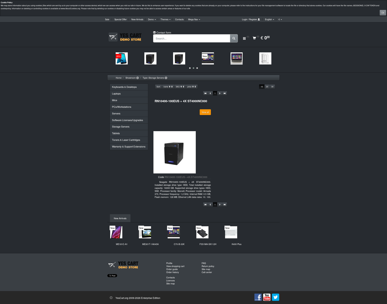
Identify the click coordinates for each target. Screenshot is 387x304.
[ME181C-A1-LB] (122, 58)
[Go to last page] (224, 93)
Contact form (163, 32)
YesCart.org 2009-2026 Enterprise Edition (137, 298)
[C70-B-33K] (208, 58)
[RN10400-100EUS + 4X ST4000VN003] (150, 58)
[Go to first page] (205, 93)
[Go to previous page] (210, 93)
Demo (151, 19)
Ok (383, 12)
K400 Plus (236, 244)
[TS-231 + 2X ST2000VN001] (265, 58)
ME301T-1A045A (150, 244)
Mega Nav (193, 19)
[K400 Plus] (231, 232)
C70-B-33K (179, 244)
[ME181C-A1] (116, 232)
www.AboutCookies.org (70, 8)
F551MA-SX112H (208, 244)
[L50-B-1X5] (237, 58)
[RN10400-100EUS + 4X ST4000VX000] (179, 58)
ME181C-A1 (122, 244)
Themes (165, 19)
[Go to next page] (219, 93)
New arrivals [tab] (120, 218)
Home (119, 77)
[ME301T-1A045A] (145, 232)
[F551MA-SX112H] (202, 232)
